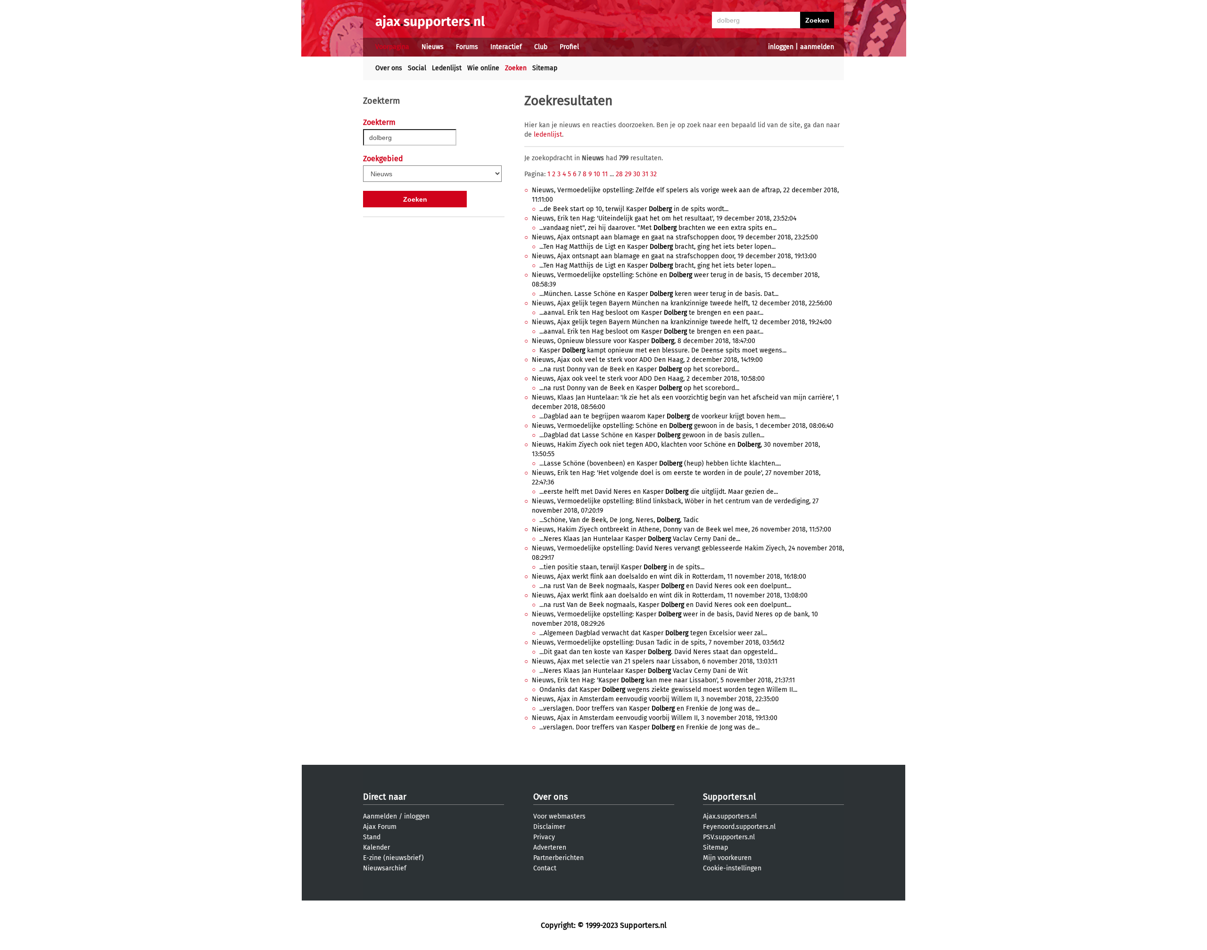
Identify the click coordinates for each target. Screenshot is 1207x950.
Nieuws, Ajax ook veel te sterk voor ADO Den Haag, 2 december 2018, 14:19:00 (647, 360)
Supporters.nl (729, 797)
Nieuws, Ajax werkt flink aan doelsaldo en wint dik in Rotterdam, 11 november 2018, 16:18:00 (669, 577)
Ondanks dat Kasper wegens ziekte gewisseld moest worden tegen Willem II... (668, 690)
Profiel (569, 47)
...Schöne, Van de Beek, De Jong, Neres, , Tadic (619, 520)
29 (628, 174)
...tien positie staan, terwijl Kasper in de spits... (621, 567)
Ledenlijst (447, 68)
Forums (467, 47)
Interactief (506, 47)
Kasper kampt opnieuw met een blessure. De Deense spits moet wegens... (662, 350)
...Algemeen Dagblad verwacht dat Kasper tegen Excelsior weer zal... (653, 633)
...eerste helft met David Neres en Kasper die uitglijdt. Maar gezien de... (658, 492)
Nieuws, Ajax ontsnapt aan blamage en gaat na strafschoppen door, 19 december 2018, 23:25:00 (675, 237)
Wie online (483, 68)
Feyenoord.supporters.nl (739, 827)
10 (597, 174)
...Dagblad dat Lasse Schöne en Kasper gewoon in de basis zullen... (651, 435)
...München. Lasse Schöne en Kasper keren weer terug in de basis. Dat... (658, 294)
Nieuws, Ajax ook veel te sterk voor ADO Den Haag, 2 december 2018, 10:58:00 (648, 379)
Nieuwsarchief (384, 868)
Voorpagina (392, 47)
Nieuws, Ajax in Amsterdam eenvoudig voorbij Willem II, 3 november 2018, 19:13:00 (654, 718)
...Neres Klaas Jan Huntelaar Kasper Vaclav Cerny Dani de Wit (643, 671)
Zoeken (516, 68)
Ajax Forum (380, 827)
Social (417, 68)
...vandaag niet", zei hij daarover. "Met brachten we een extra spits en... (658, 228)
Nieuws (433, 47)
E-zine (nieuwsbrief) (393, 858)
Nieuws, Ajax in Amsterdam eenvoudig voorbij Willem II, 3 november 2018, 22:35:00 (655, 699)
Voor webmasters (559, 816)
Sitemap (544, 68)
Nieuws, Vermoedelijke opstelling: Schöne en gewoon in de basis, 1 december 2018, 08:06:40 (683, 426)
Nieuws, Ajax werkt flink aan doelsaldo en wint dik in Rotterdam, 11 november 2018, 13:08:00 (670, 595)
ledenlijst (548, 135)
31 (645, 174)
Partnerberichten (558, 858)
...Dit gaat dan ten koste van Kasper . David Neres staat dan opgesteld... (658, 652)
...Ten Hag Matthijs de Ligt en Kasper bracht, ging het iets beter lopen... (657, 247)
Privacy (544, 837)
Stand (371, 837)
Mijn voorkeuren (727, 858)
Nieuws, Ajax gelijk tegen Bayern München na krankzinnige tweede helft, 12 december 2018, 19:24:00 (682, 322)
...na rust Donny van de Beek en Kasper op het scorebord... (639, 369)
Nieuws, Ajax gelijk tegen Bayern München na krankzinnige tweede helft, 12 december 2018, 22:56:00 (682, 303)
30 (636, 174)
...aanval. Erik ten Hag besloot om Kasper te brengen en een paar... (651, 313)
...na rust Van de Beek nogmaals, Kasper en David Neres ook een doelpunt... (665, 586)
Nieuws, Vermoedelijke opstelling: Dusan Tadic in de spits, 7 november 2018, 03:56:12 (658, 643)
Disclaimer (549, 827)
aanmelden (817, 47)
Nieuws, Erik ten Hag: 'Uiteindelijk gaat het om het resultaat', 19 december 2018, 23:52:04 (664, 218)
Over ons (388, 68)
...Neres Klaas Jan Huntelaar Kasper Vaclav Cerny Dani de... (639, 539)
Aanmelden (380, 816)
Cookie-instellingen (732, 868)
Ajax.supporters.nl (730, 816)
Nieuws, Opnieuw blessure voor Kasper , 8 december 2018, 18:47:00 (643, 341)
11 (605, 174)
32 (653, 174)
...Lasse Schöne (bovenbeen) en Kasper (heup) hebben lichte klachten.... (660, 463)
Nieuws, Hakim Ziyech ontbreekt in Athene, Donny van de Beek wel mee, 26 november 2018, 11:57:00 (681, 529)
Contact (544, 868)
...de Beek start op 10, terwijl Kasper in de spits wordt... (633, 209)
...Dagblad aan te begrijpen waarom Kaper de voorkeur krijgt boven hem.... (662, 416)
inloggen (781, 47)
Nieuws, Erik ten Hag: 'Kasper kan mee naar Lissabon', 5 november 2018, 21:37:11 (663, 680)
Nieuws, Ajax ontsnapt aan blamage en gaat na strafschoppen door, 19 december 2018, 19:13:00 (674, 256)
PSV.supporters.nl (729, 837)
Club (540, 47)
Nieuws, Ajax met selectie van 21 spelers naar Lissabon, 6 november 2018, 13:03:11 (654, 661)
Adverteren (549, 848)
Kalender (376, 848)
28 (619, 174)
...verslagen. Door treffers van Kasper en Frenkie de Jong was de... (649, 708)
